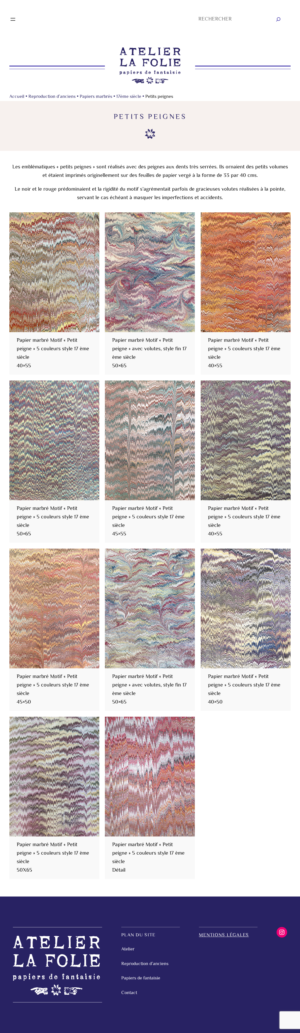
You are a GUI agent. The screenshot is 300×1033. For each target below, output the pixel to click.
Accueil (16, 97)
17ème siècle (128, 97)
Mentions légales (224, 935)
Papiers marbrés (96, 97)
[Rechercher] (278, 19)
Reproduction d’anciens (52, 97)
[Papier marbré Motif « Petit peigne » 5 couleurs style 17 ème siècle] (54, 272)
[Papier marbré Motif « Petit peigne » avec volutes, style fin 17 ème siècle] (150, 272)
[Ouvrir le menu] (12, 19)
